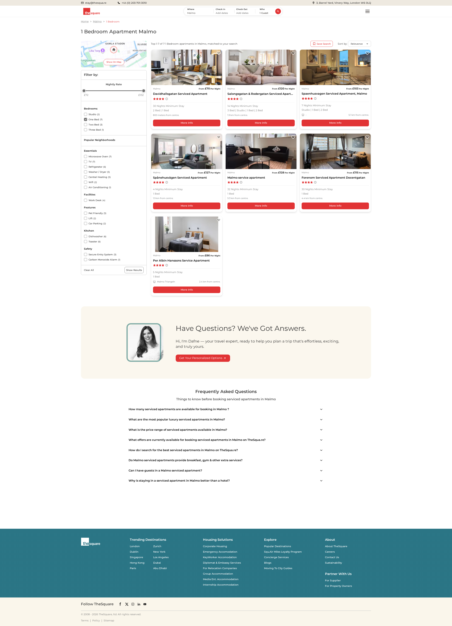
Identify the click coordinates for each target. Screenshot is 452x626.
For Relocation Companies (220, 568)
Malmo (97, 21)
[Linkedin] (139, 604)
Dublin (134, 551)
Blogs (267, 562)
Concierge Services (276, 557)
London (135, 546)
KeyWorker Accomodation (220, 557)
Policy (96, 620)
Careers (330, 551)
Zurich (157, 546)
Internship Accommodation (221, 584)
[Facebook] (120, 604)
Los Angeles (161, 557)
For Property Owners (338, 586)
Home (85, 21)
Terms (85, 620)
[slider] (84, 90)
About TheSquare (336, 546)
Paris (133, 568)
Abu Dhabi (160, 568)
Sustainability (333, 562)
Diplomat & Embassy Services (222, 562)
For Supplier (333, 580)
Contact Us (332, 557)
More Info (187, 122)
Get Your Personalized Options (200, 358)
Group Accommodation (218, 573)
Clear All (89, 270)
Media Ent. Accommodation (221, 579)
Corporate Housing (215, 546)
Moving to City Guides (278, 568)
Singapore (136, 557)
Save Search (324, 43)
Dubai (157, 562)
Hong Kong (137, 562)
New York (159, 551)
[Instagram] (133, 604)
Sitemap (109, 620)
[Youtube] (145, 604)
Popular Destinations (277, 546)
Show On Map (113, 62)
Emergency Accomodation (220, 551)
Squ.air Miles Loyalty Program (283, 551)
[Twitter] (127, 604)
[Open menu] (367, 11)
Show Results (134, 270)
